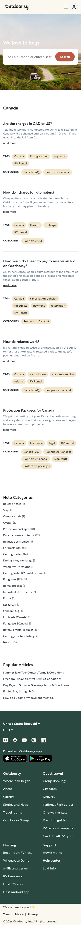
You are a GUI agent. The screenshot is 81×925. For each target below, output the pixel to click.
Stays (6, 510)
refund (18, 381)
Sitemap (33, 914)
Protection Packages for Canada (28, 410)
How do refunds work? (21, 341)
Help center (51, 860)
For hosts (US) (33, 241)
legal (52, 443)
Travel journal (13, 812)
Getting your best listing (18, 636)
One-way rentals (55, 812)
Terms (7, 914)
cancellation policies (43, 298)
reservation (58, 305)
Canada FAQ (31, 172)
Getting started (12, 554)
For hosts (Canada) (58, 172)
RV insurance (12, 876)
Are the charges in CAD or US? (27, 123)
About (7, 788)
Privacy (19, 914)
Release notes (12, 504)
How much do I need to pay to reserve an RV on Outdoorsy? (39, 263)
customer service (63, 374)
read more (10, 143)
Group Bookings (54, 780)
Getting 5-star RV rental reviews (23, 573)
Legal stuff (60, 459)
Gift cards (50, 788)
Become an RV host (17, 852)
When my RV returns (16, 567)
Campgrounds (12, 516)
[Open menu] (71, 7)
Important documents (17, 592)
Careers (8, 796)
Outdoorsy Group (16, 820)
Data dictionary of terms (18, 535)
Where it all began (16, 780)
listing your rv (39, 156)
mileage (51, 225)
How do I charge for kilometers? (28, 192)
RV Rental (20, 163)
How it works (52, 852)
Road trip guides (55, 820)
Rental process (12, 586)
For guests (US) (13, 579)
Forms (7, 598)
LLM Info (49, 868)
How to (35, 225)
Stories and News (15, 804)
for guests (20, 305)
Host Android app (16, 892)
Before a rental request (18, 630)
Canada (19, 156)
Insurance (36, 443)
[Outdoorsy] (17, 7)
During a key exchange (17, 560)
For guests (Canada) (36, 321)
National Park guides (58, 804)
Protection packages (37, 466)
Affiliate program (15, 868)
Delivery (49, 796)
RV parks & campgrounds (61, 828)
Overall (7, 522)
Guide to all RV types (58, 836)
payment (59, 156)
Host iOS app (13, 884)
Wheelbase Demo (16, 860)
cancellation (38, 374)
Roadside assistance (16, 541)
